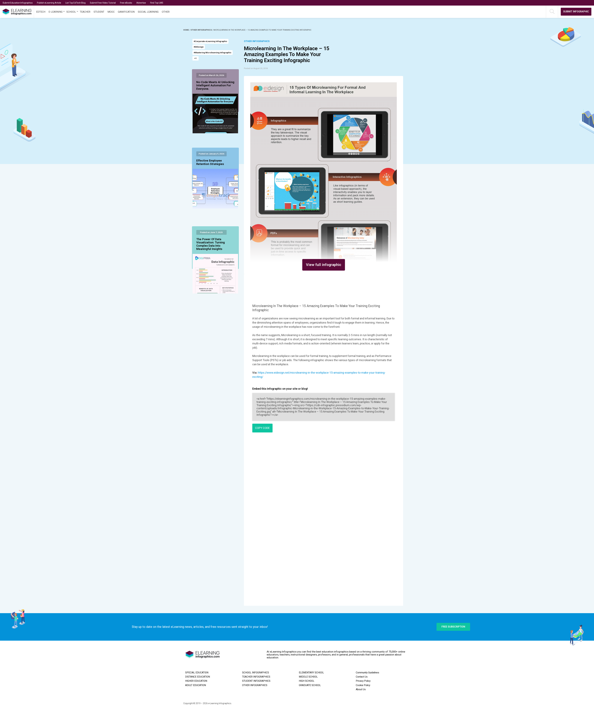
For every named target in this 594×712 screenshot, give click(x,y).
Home (186, 30)
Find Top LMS (156, 3)
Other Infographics (201, 30)
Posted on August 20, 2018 (256, 68)
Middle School (308, 676)
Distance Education (197, 676)
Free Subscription (453, 626)
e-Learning (55, 11)
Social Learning (148, 11)
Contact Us (362, 676)
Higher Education (196, 681)
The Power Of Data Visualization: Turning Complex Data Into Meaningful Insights (210, 244)
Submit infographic (576, 11)
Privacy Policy (363, 681)
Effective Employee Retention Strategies (210, 162)
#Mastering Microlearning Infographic (212, 52)
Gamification (126, 11)
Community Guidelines (367, 672)
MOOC (111, 11)
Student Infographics (256, 681)
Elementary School (311, 672)
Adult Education (195, 685)
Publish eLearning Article (49, 3)
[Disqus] (323, 479)
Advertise (141, 3)
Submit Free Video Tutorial (103, 3)
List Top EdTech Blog (75, 3)
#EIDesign (199, 47)
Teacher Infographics (256, 676)
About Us (361, 689)
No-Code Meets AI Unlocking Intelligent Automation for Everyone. (215, 86)
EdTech (40, 11)
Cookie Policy (363, 685)
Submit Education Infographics (18, 3)
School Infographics (255, 672)
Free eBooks (126, 3)
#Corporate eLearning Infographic (210, 41)
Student (99, 11)
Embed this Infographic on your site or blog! (280, 388)
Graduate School (310, 685)
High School (306, 681)
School (71, 11)
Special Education (196, 672)
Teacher (85, 11)
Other (166, 11)
